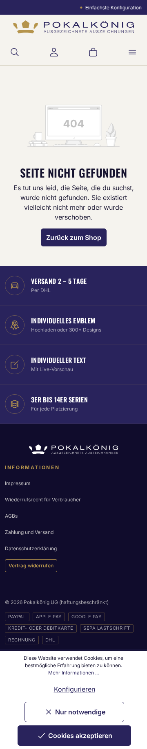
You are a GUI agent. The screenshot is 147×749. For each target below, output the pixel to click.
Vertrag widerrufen (31, 565)
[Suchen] (14, 52)
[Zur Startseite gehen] (73, 27)
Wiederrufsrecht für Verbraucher (43, 499)
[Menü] (132, 52)
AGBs (11, 516)
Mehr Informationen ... (73, 673)
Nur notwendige (80, 712)
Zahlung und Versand (29, 532)
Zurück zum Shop (73, 237)
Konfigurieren (74, 689)
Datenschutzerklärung (31, 548)
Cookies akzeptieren (80, 735)
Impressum (18, 483)
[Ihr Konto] (54, 52)
